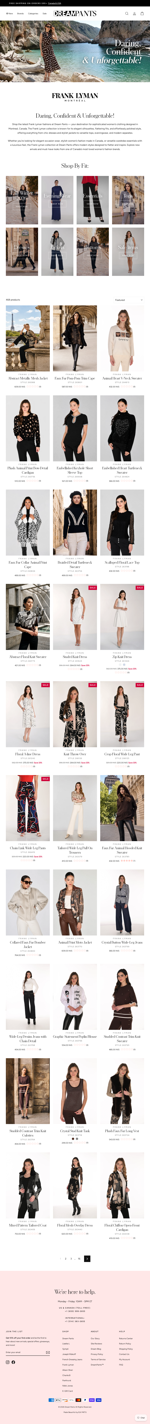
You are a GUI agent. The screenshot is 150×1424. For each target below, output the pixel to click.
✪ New (9, 13)
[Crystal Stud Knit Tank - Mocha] (73, 1138)
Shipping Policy (126, 1349)
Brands (20, 13)
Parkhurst (66, 1380)
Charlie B (66, 1375)
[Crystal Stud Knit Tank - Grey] (77, 1138)
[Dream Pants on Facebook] (13, 1362)
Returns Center (126, 1338)
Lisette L (66, 1343)
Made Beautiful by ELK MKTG (75, 1412)
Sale (45, 13)
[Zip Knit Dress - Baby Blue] (124, 664)
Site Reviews (96, 1343)
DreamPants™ (97, 1365)
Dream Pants (61, 124)
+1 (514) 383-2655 (75, 1321)
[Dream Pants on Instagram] (7, 1362)
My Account (124, 1359)
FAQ (121, 1365)
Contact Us (124, 1354)
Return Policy (125, 1343)
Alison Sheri (67, 1370)
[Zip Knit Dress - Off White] (120, 664)
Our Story (95, 1338)
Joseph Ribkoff (69, 1354)
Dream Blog (96, 1349)
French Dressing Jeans (72, 1359)
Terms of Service (98, 1359)
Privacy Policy (97, 1354)
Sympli (65, 1349)
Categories (33, 13)
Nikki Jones (67, 1386)
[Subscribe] (48, 1352)
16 (79, 1258)
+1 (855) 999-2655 (75, 1311)
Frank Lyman (68, 1365)
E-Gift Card (67, 1391)
